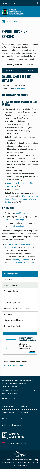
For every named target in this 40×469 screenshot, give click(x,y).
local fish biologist (23, 213)
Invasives (18, 22)
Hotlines (24, 406)
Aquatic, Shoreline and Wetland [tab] (20, 65)
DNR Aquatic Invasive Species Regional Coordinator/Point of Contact (21, 199)
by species (27, 260)
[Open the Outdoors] (15, 435)
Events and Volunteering (12, 326)
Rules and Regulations (12, 303)
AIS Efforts (8, 314)
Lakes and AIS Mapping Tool (26, 263)
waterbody (15, 260)
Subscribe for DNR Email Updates (17, 444)
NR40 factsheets (20, 89)
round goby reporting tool (15, 220)
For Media (24, 413)
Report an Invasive (11, 285)
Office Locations (7, 419)
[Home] (13, 12)
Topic (9, 22)
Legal (29, 463)
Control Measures (10, 297)
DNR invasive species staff (14, 365)
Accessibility (21, 463)
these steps (19, 226)
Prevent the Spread (11, 291)
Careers (23, 419)
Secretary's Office (8, 406)
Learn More (8, 279)
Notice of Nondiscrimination (11, 425)
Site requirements (8, 463)
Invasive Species (11, 273)
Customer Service (8, 413)
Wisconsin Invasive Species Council (16, 308)
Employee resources (20, 466)
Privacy (35, 463)
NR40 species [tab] (28, 70)
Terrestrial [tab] (10, 70)
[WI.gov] (20, 454)
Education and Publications (13, 320)
